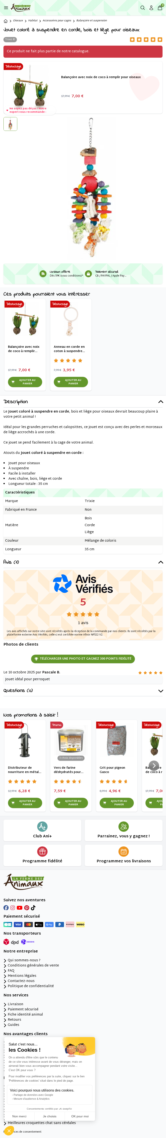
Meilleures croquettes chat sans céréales (42, 1123)
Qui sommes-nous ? (24, 960)
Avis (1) (11, 562)
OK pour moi (80, 1116)
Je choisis (49, 1116)
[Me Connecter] (151, 7)
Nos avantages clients (25, 1034)
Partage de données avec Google (33, 1094)
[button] (9, 1131)
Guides (13, 1025)
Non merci (19, 1116)
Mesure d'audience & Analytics (31, 1098)
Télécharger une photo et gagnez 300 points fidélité (85, 659)
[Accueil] (5, 21)
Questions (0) (18, 690)
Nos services (15, 996)
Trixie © (10, 39)
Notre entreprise (20, 952)
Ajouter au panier (27, 382)
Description (15, 402)
